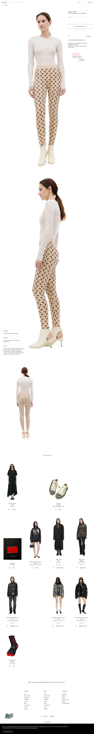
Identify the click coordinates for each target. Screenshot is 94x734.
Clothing (26, 699)
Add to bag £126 (80, 26)
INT (70, 17)
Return (63, 697)
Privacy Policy (33, 728)
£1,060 (36, 567)
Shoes (25, 701)
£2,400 (59, 626)
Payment (64, 694)
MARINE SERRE (72, 11)
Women (4, 2)
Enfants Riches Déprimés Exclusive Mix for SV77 (48, 682)
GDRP (63, 701)
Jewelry (26, 709)
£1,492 (13, 626)
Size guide (88, 36)
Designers (26, 697)
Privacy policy (65, 699)
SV (15, 2)
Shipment (64, 695)
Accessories (27, 705)
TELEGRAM (48, 722)
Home (25, 707)
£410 (59, 509)
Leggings (81, 59)
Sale (25, 694)
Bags (25, 703)
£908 (60, 567)
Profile (52, 716)
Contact (45, 716)
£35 (14, 567)
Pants (5, 5)
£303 (83, 567)
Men (10, 2)
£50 (14, 666)
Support (22, 2)
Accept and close (8, 731)
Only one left (76, 54)
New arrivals (27, 695)
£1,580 (13, 509)
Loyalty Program (66, 703)
